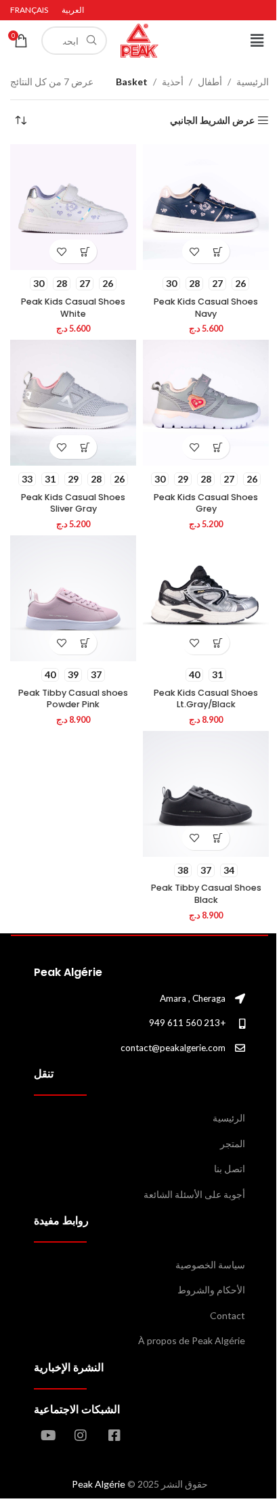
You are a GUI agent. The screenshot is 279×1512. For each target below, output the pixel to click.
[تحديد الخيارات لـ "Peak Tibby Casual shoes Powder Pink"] (85, 642)
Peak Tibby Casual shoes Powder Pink (73, 699)
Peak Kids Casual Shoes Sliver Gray (73, 503)
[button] (257, 40)
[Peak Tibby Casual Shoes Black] (206, 794)
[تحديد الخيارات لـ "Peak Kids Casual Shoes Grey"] (218, 447)
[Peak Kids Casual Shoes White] (73, 207)
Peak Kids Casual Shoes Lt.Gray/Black (206, 699)
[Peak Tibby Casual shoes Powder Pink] (73, 598)
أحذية (173, 81)
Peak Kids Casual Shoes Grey (206, 503)
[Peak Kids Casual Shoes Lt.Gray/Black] (206, 598)
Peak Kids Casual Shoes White (73, 307)
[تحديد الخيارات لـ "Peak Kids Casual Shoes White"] (85, 251)
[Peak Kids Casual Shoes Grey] (206, 403)
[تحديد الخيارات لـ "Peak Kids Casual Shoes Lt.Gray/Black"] (218, 642)
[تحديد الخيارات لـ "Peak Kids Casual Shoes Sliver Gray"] (85, 447)
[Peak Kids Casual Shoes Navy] (206, 207)
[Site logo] (139, 39)
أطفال (210, 81)
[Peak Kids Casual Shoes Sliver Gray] (73, 403)
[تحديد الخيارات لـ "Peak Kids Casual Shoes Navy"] (218, 251)
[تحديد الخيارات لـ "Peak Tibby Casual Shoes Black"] (218, 838)
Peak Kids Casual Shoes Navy (206, 307)
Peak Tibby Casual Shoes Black (206, 894)
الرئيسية (252, 81)
